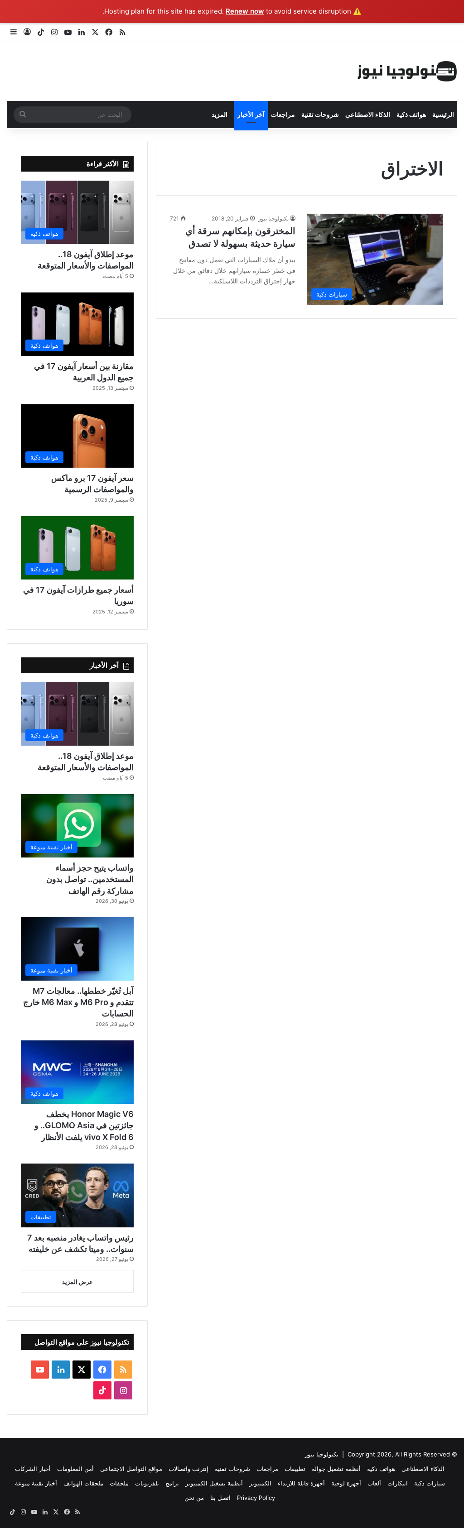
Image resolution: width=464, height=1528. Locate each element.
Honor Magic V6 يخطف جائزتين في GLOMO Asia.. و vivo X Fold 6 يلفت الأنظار (84, 1125)
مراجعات (283, 114)
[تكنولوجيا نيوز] (407, 71)
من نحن (194, 1497)
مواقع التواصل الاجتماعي (131, 1468)
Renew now (245, 11)
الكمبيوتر (260, 1483)
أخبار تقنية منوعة (36, 1483)
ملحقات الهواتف (83, 1483)
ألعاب (374, 1483)
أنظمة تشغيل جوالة (336, 1468)
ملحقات (119, 1483)
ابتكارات (397, 1483)
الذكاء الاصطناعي (367, 114)
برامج (172, 1483)
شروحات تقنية (320, 114)
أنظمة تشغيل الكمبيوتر (214, 1483)
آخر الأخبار (251, 114)
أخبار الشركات (33, 1468)
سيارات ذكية (429, 1483)
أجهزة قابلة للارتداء (301, 1483)
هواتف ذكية (411, 114)
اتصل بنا (220, 1497)
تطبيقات (295, 1468)
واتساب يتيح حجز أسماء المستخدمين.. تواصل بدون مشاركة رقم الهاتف (90, 879)
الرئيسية (443, 114)
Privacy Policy (256, 1497)
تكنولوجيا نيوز (273, 218)
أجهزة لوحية (346, 1483)
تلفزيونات (147, 1483)
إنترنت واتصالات (188, 1468)
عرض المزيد (77, 1281)
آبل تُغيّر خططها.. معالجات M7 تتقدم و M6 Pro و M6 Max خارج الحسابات (78, 1002)
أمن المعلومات (75, 1468)
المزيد (219, 114)
